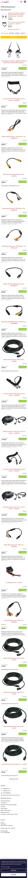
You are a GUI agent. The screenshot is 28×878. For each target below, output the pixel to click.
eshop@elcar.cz (6, 788)
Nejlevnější (11, 33)
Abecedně (22, 33)
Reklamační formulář (6, 810)
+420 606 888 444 (6, 793)
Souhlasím (13, 874)
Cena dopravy (4, 803)
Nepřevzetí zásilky (5, 812)
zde (8, 867)
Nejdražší (17, 33)
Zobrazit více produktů (13, 29)
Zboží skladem (4, 808)
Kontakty (3, 806)
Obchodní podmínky (5, 801)
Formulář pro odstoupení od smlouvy (9, 814)
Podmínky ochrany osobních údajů (8, 804)
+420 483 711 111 (6, 791)
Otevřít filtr (14, 37)
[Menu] (25, 1)
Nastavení (13, 870)
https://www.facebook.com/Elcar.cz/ (11, 795)
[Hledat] (17, 1)
